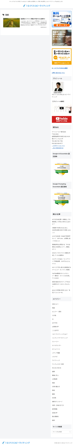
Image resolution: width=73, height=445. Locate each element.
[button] (70, 432)
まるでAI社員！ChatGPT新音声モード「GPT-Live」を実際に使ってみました (61, 238)
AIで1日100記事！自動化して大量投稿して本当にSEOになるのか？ (61, 222)
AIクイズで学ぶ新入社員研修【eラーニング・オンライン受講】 (61, 268)
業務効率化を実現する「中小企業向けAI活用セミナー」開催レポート (61, 247)
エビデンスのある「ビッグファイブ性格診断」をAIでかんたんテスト (61, 261)
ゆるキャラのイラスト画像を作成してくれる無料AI (61, 254)
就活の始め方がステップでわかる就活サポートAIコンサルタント (61, 284)
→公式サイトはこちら (58, 145)
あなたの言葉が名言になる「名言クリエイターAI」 (61, 291)
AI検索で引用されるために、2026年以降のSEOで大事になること (61, 230)
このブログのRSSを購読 (60, 68)
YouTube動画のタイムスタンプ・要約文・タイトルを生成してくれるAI (61, 276)
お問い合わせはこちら (58, 73)
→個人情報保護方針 (57, 148)
